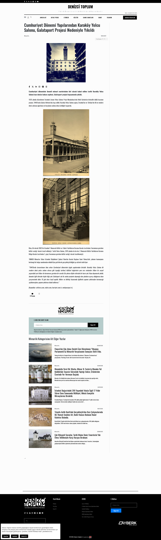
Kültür (76, 17)
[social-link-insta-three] (33, 1)
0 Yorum (32, 296)
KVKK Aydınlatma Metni (87, 514)
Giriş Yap (55, 506)
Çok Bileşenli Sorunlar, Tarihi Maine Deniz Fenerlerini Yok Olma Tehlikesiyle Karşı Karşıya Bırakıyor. (77, 436)
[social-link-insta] (28, 1)
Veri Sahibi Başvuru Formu (88, 517)
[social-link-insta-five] (37, 1)
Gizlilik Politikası (85, 509)
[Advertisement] (80, 472)
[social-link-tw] (26, 1)
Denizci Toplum (80, 6)
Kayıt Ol (93, 325)
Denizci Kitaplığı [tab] (130, 18)
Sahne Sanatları (88, 17)
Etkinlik (66, 17)
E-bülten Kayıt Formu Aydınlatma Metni (90, 506)
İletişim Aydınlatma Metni (87, 511)
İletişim (54, 503)
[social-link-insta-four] (35, 1)
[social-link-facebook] (24, 1)
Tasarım (109, 17)
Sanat (100, 17)
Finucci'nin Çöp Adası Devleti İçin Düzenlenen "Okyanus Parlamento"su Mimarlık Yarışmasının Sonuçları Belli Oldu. (78, 350)
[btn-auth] (28, 17)
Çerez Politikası (85, 503)
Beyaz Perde (55, 17)
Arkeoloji (43, 17)
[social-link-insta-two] (30, 1)
